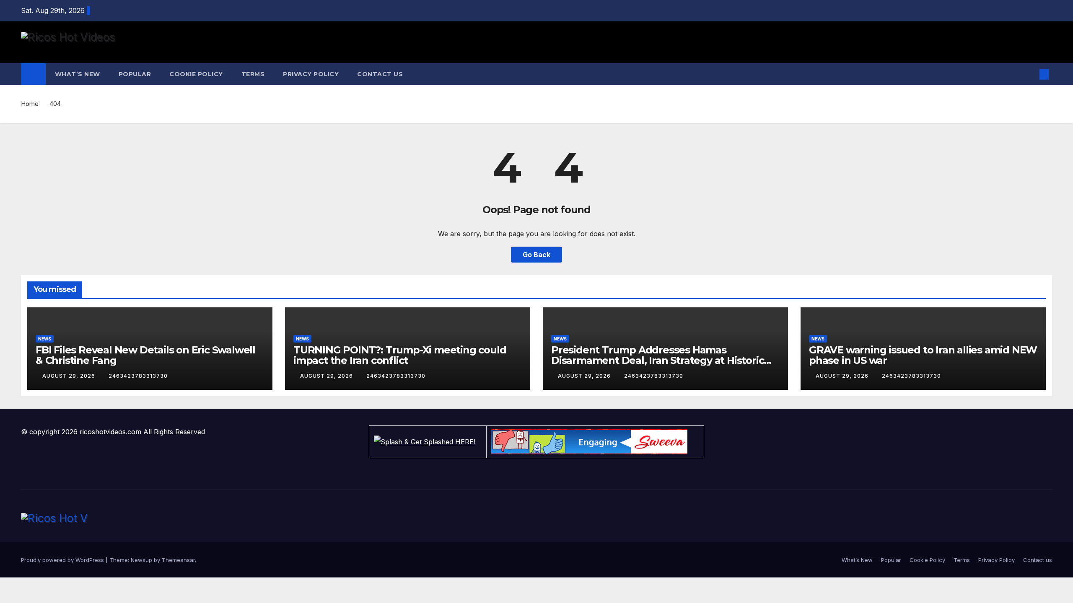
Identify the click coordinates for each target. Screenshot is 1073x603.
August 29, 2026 (69, 376)
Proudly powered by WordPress (63, 560)
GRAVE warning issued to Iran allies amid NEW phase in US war (923, 355)
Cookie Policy (196, 74)
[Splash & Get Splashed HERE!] (428, 442)
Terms (253, 74)
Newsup (141, 560)
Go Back (536, 254)
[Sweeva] (595, 441)
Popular (135, 74)
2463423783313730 (138, 376)
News (44, 338)
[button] (1030, 74)
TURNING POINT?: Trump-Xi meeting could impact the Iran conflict (399, 355)
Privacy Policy (311, 74)
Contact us (380, 74)
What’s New (77, 74)
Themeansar (178, 560)
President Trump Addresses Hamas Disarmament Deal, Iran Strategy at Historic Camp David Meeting (657, 360)
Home (30, 104)
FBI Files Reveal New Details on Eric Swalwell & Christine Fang (145, 355)
